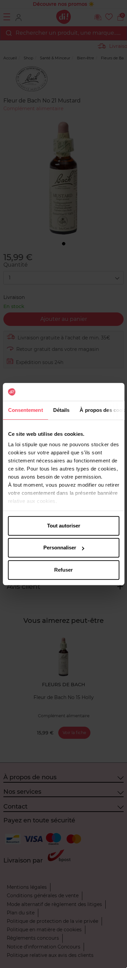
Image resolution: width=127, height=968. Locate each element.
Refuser (63, 570)
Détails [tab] (61, 410)
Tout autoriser (63, 525)
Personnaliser (59, 547)
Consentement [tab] (25, 410)
